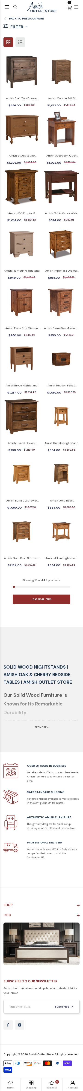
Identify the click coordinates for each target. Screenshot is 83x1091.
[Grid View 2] (8, 42)
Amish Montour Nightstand (22, 271)
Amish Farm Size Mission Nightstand (21, 328)
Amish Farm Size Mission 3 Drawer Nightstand (61, 328)
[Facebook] (8, 1025)
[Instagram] (19, 1025)
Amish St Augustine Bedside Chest (22, 156)
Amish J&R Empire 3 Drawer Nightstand (21, 213)
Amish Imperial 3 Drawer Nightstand (61, 271)
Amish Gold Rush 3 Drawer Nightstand (21, 558)
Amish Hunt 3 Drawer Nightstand (22, 443)
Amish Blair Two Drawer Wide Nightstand (21, 98)
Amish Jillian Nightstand (61, 558)
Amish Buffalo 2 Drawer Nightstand (21, 501)
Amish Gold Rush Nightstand (61, 501)
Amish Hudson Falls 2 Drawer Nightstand (61, 386)
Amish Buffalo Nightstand (61, 443)
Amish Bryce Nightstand (22, 385)
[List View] (20, 42)
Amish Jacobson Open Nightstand (61, 156)
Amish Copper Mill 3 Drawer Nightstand (61, 98)
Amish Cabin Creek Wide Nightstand (61, 213)
